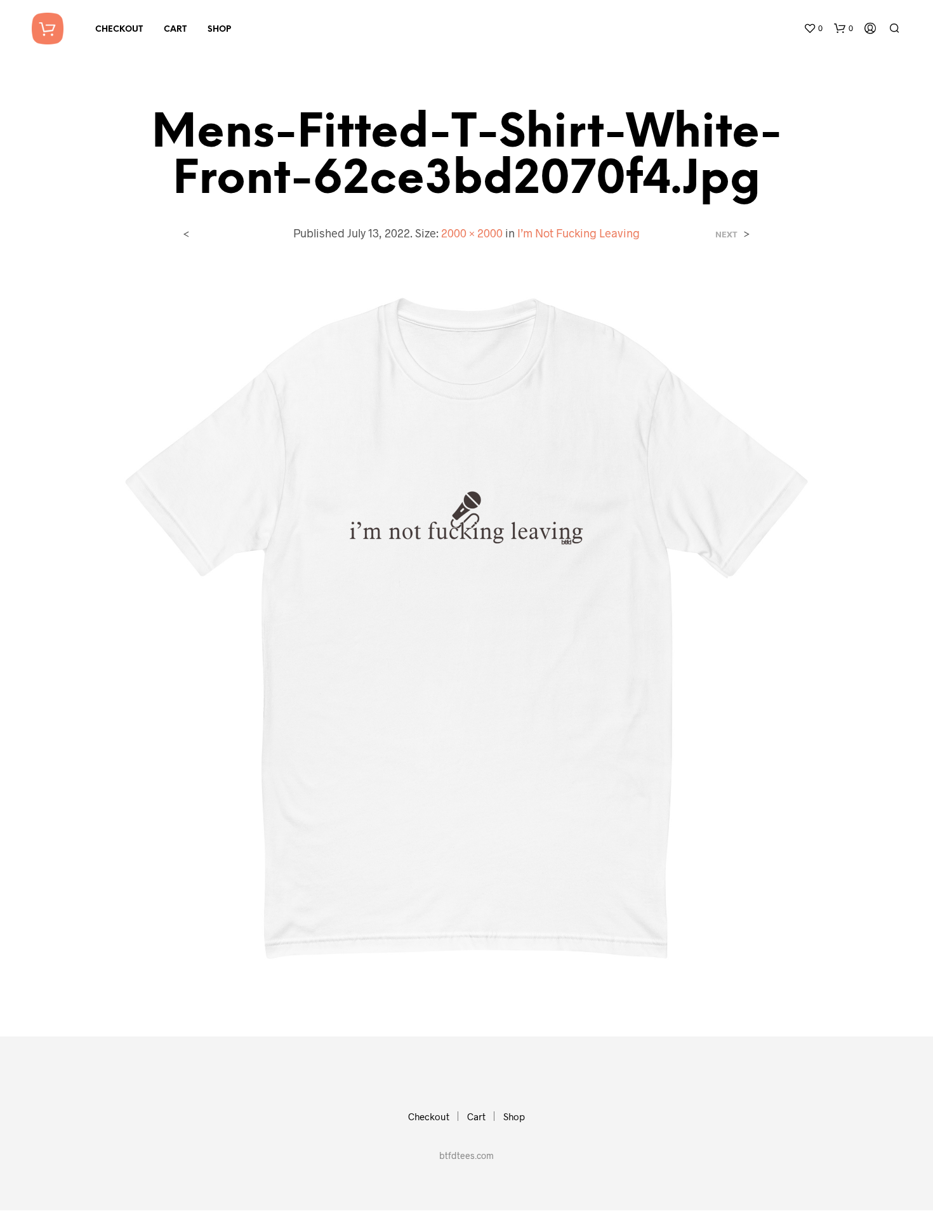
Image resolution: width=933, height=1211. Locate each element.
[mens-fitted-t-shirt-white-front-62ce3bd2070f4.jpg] (466, 629)
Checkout (119, 29)
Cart (175, 29)
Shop (219, 29)
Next (726, 234)
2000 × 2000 (472, 233)
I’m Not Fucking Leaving (578, 233)
